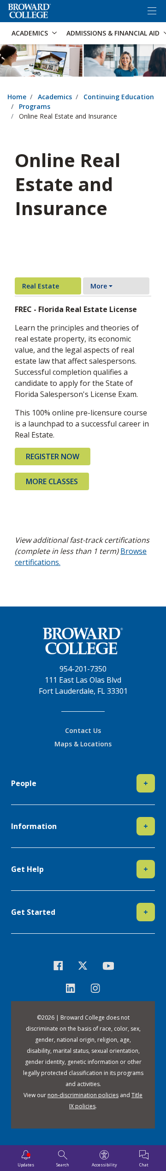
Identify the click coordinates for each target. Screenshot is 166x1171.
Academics (55, 96)
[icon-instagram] (95, 988)
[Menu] (151, 11)
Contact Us (83, 730)
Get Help (79, 869)
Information (79, 826)
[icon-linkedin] (70, 988)
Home (16, 96)
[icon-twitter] (83, 965)
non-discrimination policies (83, 1095)
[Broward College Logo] (29, 11)
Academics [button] (30, 33)
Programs (34, 106)
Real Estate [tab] (40, 286)
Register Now (52, 456)
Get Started (79, 912)
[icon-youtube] (107, 965)
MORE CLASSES (52, 481)
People (79, 783)
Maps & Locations (83, 743)
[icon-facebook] (58, 965)
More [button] (98, 286)
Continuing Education (118, 96)
